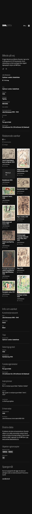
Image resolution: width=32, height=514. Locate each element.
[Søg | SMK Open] (7, 26)
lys (3, 457)
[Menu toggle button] (28, 25)
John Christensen (7, 112)
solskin (11, 452)
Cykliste (5, 452)
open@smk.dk (6, 479)
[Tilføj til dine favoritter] (6, 69)
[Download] (3, 69)
